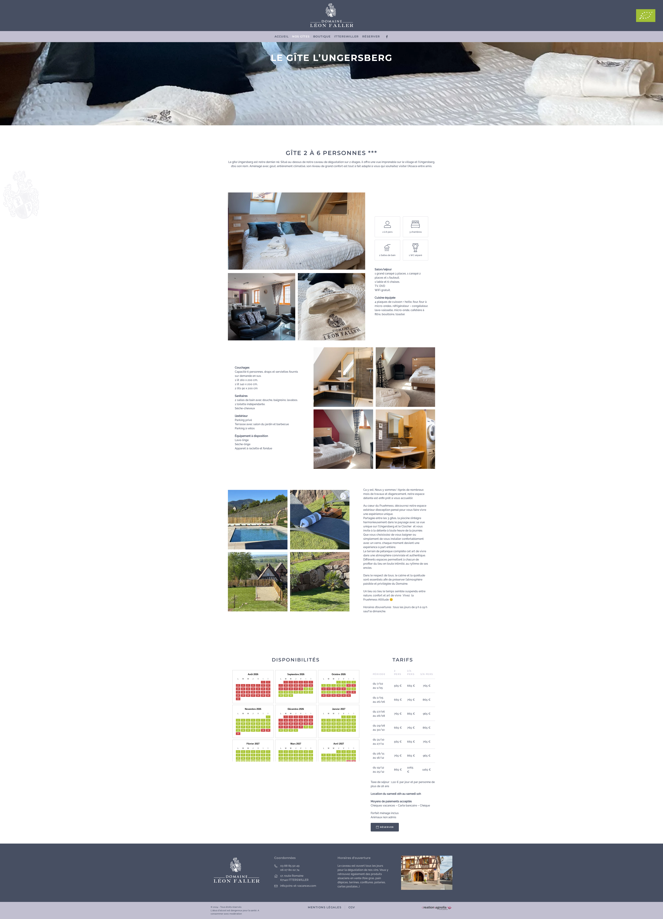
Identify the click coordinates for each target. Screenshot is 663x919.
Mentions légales (324, 907)
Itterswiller (346, 36)
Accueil (282, 36)
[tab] (293, 263)
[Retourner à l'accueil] (331, 15)
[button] (236, 231)
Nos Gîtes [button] (301, 36)
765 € (427, 685)
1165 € (426, 769)
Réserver (371, 36)
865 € (427, 699)
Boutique (322, 36)
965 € (427, 713)
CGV (351, 907)
